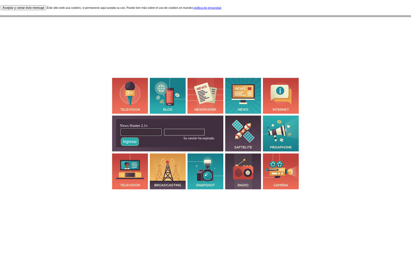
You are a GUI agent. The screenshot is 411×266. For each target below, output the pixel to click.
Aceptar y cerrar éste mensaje (23, 8)
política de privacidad (207, 8)
